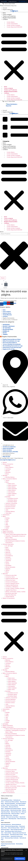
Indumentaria (6, 514)
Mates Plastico (12, 490)
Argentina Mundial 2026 (11, 578)
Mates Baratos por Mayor (15, 810)
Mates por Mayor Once (16, 811)
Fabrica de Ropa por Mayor (13, 827)
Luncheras (8, 469)
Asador (7, 528)
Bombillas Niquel (12, 501)
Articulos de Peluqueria (11, 581)
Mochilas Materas (9, 477)
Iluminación (8, 559)
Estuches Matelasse (10, 505)
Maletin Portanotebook (9, 598)
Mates (7, 482)
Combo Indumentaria (12, 23)
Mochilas (5, 475)
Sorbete (7, 526)
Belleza (7, 549)
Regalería (7, 568)
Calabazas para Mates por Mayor (12, 801)
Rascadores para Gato (11, 593)
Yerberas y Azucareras (11, 503)
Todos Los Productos (9, 16)
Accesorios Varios (10, 577)
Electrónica (8, 554)
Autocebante (11, 492)
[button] (14, 56)
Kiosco (7, 562)
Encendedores (9, 555)
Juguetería (8, 560)
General (5, 462)
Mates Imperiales (12, 488)
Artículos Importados (8, 544)
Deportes (7, 552)
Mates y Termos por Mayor (12, 805)
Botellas (7, 518)
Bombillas (7, 496)
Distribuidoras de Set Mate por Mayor (13, 808)
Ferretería (7, 557)
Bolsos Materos (9, 467)
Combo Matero (11, 22)
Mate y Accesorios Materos (10, 478)
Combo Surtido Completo (13, 25)
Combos (5, 19)
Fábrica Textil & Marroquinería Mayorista (15, 534)
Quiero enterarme (20, 858)
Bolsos (7, 474)
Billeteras (7, 465)
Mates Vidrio (11, 495)
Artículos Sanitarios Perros (12, 583)
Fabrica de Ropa (7, 832)
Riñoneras (7, 472)
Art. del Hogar (9, 546)
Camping (7, 550)
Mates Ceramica (12, 485)
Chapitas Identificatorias (11, 585)
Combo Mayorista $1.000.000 (14, 27)
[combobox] (14, 233)
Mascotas (5, 573)
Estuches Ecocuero (10, 506)
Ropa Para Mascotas (10, 595)
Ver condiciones (22, 1)
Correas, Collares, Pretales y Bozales (14, 588)
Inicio (4, 13)
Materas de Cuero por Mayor (12, 816)
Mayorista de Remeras (6, 824)
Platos (7, 521)
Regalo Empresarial (8, 531)
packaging (5, 529)
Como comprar (7, 14)
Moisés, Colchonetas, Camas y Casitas (15, 591)
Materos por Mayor (15, 813)
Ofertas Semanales (10, 567)
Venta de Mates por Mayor (7, 800)
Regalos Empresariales (9, 18)
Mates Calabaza (12, 493)
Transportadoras (9, 596)
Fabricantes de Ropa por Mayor (11, 826)
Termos (7, 480)
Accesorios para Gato (11, 575)
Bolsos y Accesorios (8, 464)
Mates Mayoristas (12, 818)
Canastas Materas (10, 511)
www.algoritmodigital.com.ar (7, 459)
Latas (6, 510)
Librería (7, 564)
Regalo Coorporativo (8, 532)
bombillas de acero (13, 498)
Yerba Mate (8, 513)
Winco (7, 572)
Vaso (6, 523)
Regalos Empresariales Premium (8, 843)
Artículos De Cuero (10, 580)
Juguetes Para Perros (10, 590)
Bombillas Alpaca (12, 500)
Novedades (8, 565)
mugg (6, 519)
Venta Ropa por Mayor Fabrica (16, 834)
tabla (6, 524)
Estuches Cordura (10, 508)
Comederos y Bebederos (11, 586)
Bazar (4, 516)
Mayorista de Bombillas (10, 803)
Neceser (7, 470)
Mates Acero (11, 483)
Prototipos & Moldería (11, 539)
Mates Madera (11, 487)
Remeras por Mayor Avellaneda (11, 837)
